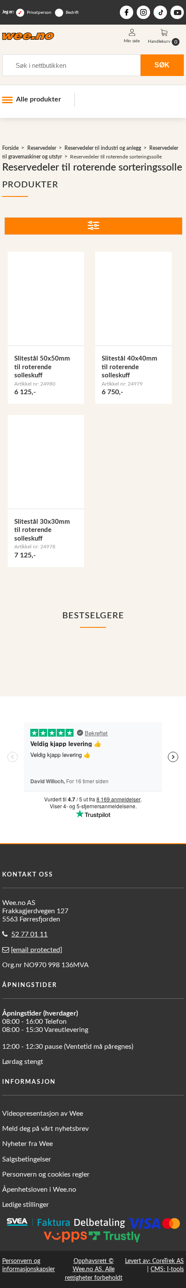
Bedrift (72, 12)
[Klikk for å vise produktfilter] (93, 226)
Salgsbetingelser (26, 1159)
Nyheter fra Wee (27, 1143)
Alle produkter (38, 99)
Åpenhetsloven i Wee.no (39, 1189)
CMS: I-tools (167, 1269)
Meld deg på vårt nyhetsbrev (45, 1128)
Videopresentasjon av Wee (42, 1113)
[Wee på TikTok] (160, 12)
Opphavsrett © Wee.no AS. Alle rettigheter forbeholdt (93, 1269)
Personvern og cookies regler (46, 1174)
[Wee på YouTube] (177, 12)
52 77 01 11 (29, 934)
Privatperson (39, 12)
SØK (162, 65)
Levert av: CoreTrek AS (154, 1261)
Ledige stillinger (25, 1204)
